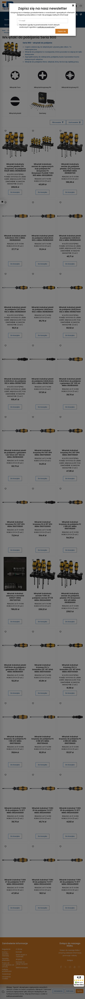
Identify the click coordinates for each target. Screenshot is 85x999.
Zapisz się (62, 31)
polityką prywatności (46, 27)
